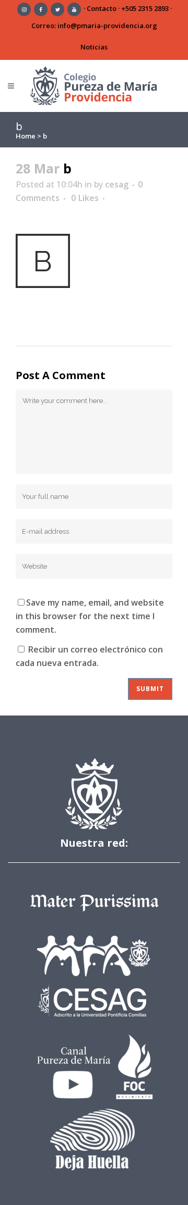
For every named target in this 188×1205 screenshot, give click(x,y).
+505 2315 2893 (145, 8)
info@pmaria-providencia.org (107, 25)
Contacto (101, 8)
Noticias (94, 47)
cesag (116, 184)
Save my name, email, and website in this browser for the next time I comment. (90, 616)
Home (26, 136)
